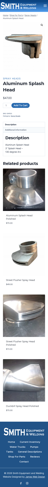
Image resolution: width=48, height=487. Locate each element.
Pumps (34, 447)
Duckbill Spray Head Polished (22, 406)
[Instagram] (27, 483)
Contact (24, 461)
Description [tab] (10, 124)
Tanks (9, 451)
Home (11, 442)
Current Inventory (30, 442)
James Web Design (35, 476)
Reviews (35, 456)
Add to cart (20, 105)
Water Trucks (17, 447)
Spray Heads (12, 78)
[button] (42, 25)
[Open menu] (45, 5)
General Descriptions (30, 451)
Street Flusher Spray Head (20, 280)
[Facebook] (20, 483)
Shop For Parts (16, 456)
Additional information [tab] (15, 130)
